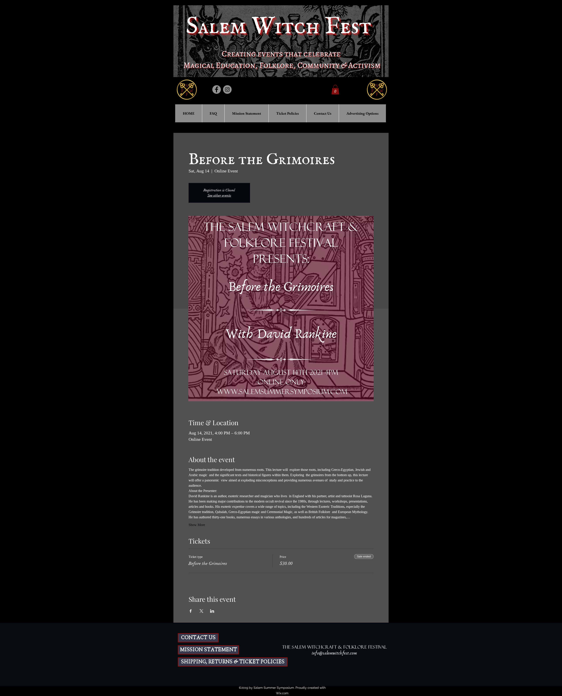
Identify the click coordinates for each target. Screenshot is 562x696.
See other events (219, 195)
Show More (197, 525)
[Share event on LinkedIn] (212, 611)
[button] (335, 89)
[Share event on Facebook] (191, 611)
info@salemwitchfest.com (334, 653)
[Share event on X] (201, 611)
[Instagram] (227, 89)
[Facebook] (216, 89)
